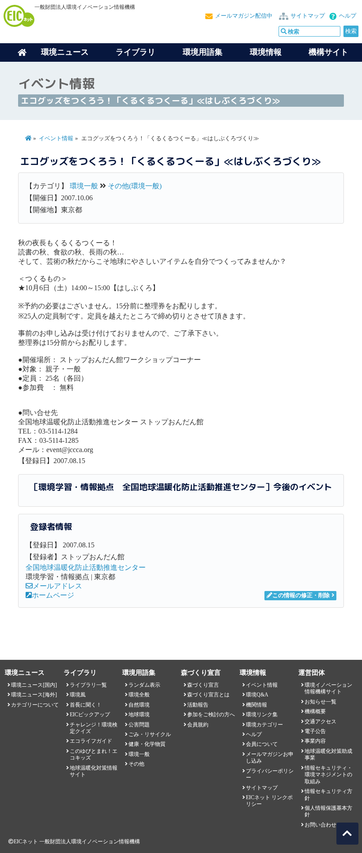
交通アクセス (320, 721)
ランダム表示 (144, 685)
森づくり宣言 (203, 685)
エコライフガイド (91, 741)
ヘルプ (347, 16)
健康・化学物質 (147, 744)
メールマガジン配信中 (243, 16)
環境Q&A (257, 695)
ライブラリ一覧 (88, 685)
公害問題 (139, 725)
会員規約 (197, 725)
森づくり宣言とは (208, 695)
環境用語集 (202, 52)
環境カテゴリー (264, 725)
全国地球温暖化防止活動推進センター (86, 567)
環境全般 (139, 695)
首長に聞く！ (86, 705)
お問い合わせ (320, 825)
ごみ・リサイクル (149, 734)
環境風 (78, 695)
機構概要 (315, 711)
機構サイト (328, 52)
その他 (136, 764)
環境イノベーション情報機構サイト (328, 688)
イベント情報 (56, 138)
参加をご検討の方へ (211, 714)
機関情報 (256, 705)
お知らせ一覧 (320, 702)
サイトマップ (307, 16)
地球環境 (139, 714)
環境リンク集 (262, 714)
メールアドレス (57, 586)
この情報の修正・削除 (301, 595)
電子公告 (315, 731)
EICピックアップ (90, 714)
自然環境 (139, 705)
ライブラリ (135, 52)
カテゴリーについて (35, 705)
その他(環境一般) (135, 186)
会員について (262, 744)
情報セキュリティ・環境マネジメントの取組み (328, 775)
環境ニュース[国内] (34, 685)
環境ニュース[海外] (34, 695)
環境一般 (84, 186)
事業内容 (315, 741)
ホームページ (53, 595)
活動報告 (197, 705)
